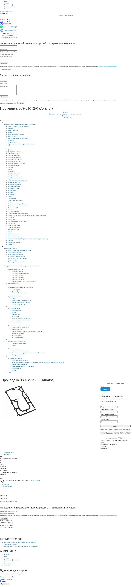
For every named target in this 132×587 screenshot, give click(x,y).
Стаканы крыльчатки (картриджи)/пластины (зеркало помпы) (27, 215)
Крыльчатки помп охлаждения (17, 181)
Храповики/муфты (13, 229)
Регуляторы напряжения (15, 200)
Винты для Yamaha (18, 279)
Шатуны (10, 233)
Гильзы (10, 148)
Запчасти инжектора (14, 157)
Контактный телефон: (107, 414)
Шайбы (10, 231)
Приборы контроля (14, 308)
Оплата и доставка (10, 7)
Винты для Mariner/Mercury (20, 273)
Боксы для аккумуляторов (20, 360)
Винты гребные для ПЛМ (15, 270)
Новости (6, 3)
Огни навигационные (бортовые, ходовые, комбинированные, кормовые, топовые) (38, 362)
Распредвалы (12, 198)
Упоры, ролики (12, 260)
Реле (9, 202)
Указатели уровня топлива (20, 320)
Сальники (11, 210)
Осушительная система (15, 297)
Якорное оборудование (19, 293)
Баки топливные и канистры (20, 351)
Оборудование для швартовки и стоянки (20, 287)
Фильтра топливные (18, 355)
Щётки (10, 244)
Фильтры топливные (14, 227)
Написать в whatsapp (10, 27)
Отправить (4, 63)
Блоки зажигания (13, 130)
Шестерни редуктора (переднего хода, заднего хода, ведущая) (28, 239)
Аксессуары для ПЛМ (10, 248)
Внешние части (12, 142)
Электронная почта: (107, 409)
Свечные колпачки (13, 212)
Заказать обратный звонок (9, 37)
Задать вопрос (6, 69)
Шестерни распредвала (15, 237)
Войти (61, 15)
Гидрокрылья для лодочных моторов (19, 250)
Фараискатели (16, 368)
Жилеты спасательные (19, 343)
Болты (10, 132)
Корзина (2, 12)
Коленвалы (11, 171)
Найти (21, 103)
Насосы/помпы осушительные (21, 300)
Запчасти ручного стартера (16, 163)
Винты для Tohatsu (18, 277)
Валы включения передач (16, 134)
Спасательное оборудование (17, 341)
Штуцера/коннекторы (14, 242)
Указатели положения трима (21, 318)
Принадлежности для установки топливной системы (28, 353)
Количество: (104, 419)
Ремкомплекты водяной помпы (17, 204)
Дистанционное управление (20, 328)
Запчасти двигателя (14, 155)
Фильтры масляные (14, 225)
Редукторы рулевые (18, 333)
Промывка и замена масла (16, 256)
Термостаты (11, 219)
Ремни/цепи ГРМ (13, 208)
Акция (4, 581)
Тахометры (15, 316)
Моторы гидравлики (14, 183)
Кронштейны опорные (15, 252)
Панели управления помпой (21, 302)
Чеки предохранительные (16, 262)
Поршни (10, 192)
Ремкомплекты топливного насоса (18, 206)
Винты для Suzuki (17, 275)
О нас (6, 1)
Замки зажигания (13, 154)
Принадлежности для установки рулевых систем (27, 331)
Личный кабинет (9, 564)
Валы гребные (12, 136)
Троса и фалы (16, 291)
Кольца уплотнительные (15, 177)
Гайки (9, 146)
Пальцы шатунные (13, 188)
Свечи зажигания (13, 283)
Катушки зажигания (14, 165)
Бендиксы (11, 128)
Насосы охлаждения (14, 184)
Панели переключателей (19, 364)
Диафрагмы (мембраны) (15, 152)
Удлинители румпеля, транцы (17, 258)
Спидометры (16, 314)
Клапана (10, 167)
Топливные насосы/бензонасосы (18, 221)
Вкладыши (11, 140)
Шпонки (10, 241)
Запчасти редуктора (14, 161)
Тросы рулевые (16, 335)
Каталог (6, 554)
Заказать (106, 389)
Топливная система (14, 349)
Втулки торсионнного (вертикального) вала (21, 144)
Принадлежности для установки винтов (24, 281)
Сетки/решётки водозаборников (18, 213)
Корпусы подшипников (15, 179)
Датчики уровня (16, 310)
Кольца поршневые (14, 173)
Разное (10, 196)
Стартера (11, 217)
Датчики (10, 150)
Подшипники (12, 190)
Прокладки (11, 194)
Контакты (7, 9)
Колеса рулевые (17, 329)
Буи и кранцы (16, 289)
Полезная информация (11, 5)
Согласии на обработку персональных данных (107, 66)
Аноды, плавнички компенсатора (18, 126)
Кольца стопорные (14, 175)
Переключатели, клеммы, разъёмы (23, 366)
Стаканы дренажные (18, 304)
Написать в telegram (10, 30)
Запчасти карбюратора (15, 159)
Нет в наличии (35, 480)
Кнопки (10, 169)
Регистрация (69, 15)
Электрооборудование (15, 358)
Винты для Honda (17, 271)
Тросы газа (11, 223)
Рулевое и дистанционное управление (20, 326)
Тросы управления (17, 337)
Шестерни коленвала (14, 235)
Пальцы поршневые (14, 186)
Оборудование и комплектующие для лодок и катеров (21, 266)
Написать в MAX (8, 23)
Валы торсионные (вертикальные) (18, 138)
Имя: (102, 404)
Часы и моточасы (17, 322)
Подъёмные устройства (15, 254)
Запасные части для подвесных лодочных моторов (20, 125)
